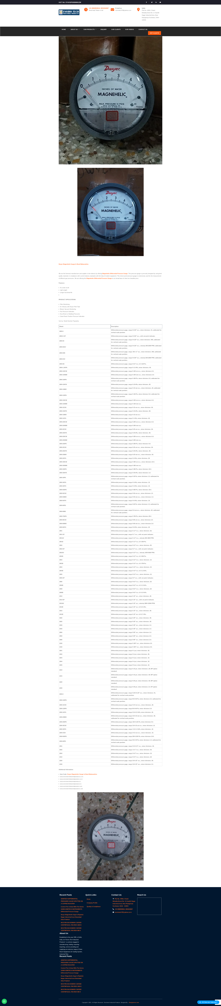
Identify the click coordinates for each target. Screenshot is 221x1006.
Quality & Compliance (94, 906)
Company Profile (92, 903)
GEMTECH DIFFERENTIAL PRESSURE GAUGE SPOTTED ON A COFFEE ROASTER (72, 901)
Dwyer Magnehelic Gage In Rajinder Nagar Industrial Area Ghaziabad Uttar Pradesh (72, 917)
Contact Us (143, 29)
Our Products (89, 29)
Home (64, 29)
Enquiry (104, 29)
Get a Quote (154, 33)
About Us (74, 29)
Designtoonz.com (134, 1002)
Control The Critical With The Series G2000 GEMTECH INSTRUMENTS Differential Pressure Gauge (72, 909)
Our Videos (129, 29)
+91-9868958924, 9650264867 (99, 8)
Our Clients (116, 29)
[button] (208, 1002)
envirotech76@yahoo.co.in (123, 912)
